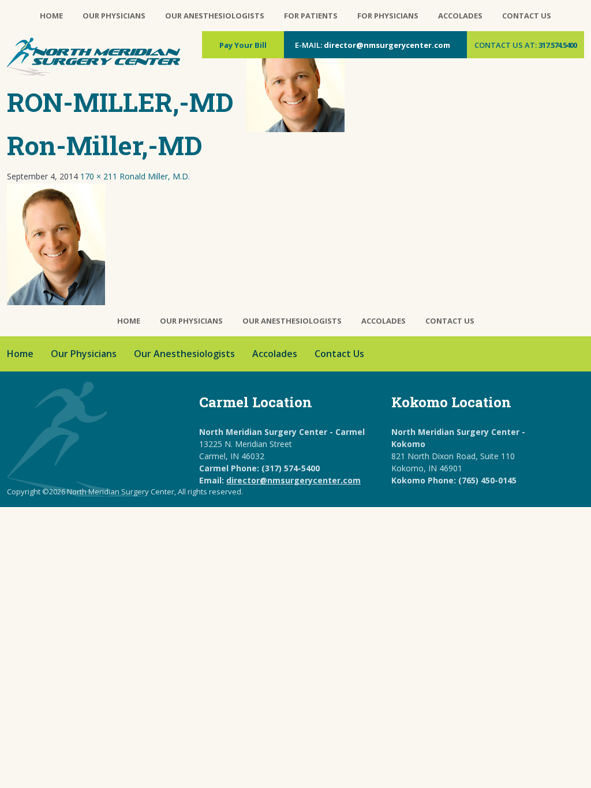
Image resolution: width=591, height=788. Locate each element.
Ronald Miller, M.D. (154, 176)
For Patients (311, 15)
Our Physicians (114, 15)
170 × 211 (98, 176)
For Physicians (387, 15)
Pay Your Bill (243, 45)
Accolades (460, 15)
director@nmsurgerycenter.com (387, 45)
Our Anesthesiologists (214, 15)
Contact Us (526, 15)
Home (51, 15)
